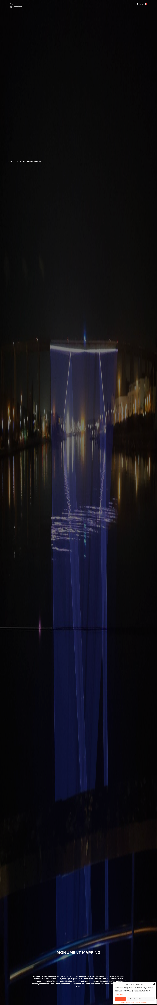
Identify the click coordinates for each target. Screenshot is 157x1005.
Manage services (119, 994)
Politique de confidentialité (141, 1002)
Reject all (132, 998)
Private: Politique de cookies (127, 1002)
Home (10, 162)
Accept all (120, 998)
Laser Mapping (20, 162)
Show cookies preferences (146, 998)
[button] (154, 984)
